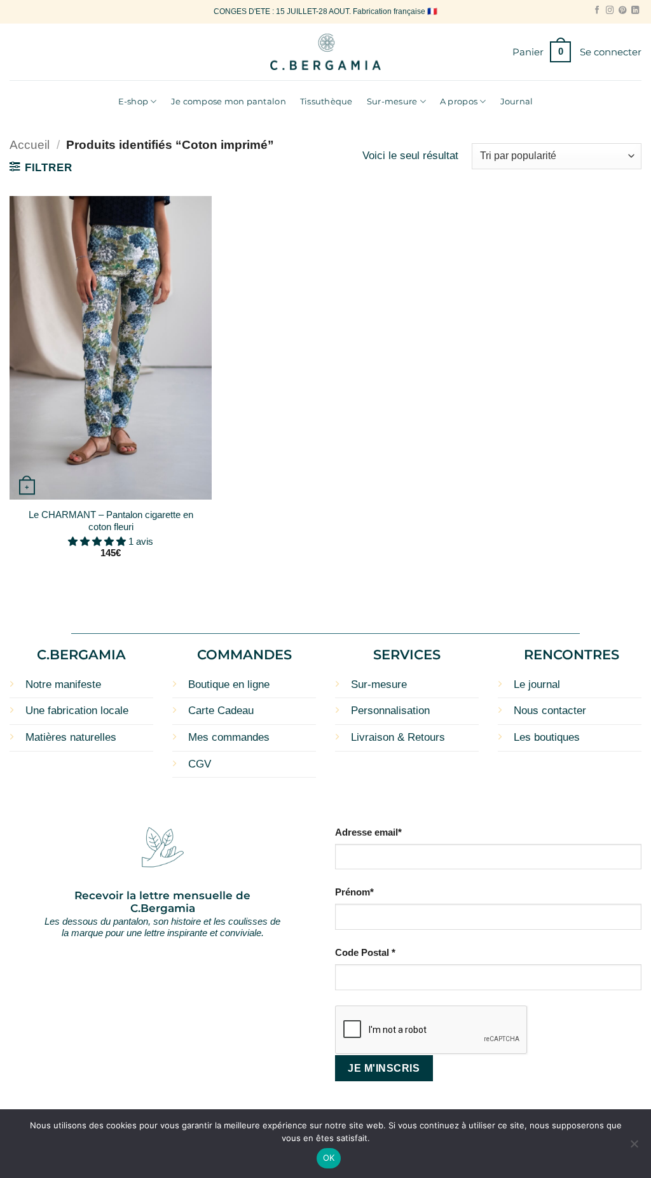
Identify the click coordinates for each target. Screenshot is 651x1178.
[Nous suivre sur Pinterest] (622, 10)
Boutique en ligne (229, 684)
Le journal (537, 684)
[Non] (633, 1147)
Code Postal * (365, 952)
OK (329, 1158)
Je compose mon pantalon (228, 101)
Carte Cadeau (221, 711)
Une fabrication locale (76, 711)
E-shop (133, 101)
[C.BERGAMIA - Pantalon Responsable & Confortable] (325, 52)
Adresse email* (368, 832)
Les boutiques (547, 737)
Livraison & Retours (398, 737)
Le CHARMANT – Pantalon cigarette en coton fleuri (111, 520)
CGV (199, 764)
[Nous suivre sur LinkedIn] (635, 10)
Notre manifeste (63, 684)
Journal (516, 101)
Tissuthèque (326, 101)
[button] (541, 52)
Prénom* (354, 892)
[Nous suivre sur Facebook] (597, 10)
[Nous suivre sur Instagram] (609, 10)
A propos (458, 101)
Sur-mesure (392, 101)
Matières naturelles (70, 737)
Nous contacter (550, 711)
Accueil (30, 144)
